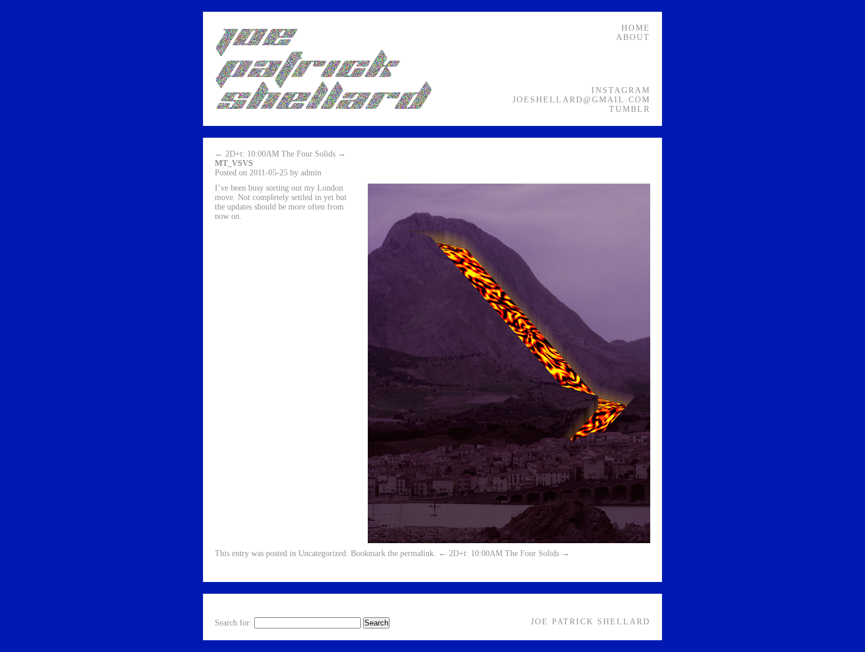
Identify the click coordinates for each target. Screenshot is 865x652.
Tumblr (629, 109)
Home (635, 28)
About (633, 37)
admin (311, 172)
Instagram (620, 90)
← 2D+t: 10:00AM (247, 153)
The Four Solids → (313, 153)
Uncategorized (322, 553)
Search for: (233, 622)
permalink (417, 553)
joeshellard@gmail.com (581, 99)
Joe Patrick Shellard (590, 621)
